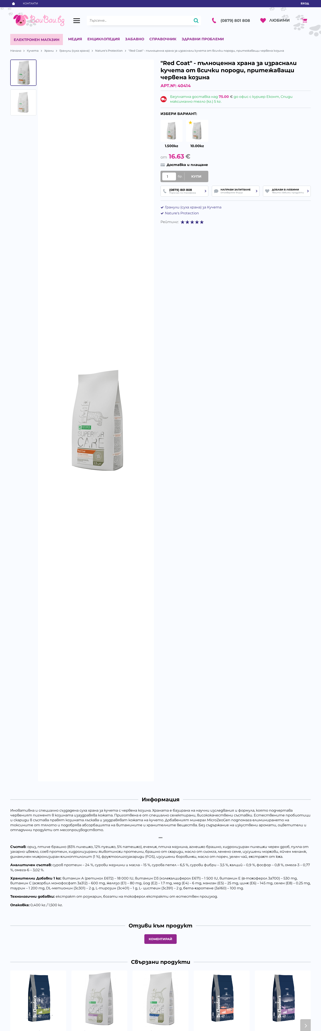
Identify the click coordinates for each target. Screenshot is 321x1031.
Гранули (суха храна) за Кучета (193, 207)
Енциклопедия (103, 39)
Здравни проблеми (203, 39)
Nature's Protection (109, 50)
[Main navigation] (77, 20)
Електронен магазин (36, 40)
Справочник (162, 39)
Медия (75, 39)
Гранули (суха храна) (74, 50)
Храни (49, 50)
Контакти (30, 3)
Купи (196, 176)
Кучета (33, 50)
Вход (305, 3)
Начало (15, 50)
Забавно (134, 39)
